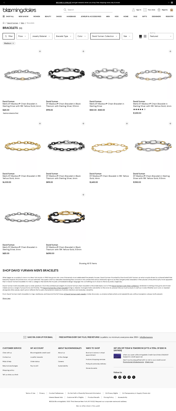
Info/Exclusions (146, 337)
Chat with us (7, 353)
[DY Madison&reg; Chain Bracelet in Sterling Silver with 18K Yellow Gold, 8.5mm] (153, 145)
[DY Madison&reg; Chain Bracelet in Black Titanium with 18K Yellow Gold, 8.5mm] (66, 217)
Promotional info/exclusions (133, 362)
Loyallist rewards (36, 357)
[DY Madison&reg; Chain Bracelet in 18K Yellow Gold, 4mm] (110, 145)
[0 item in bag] (171, 9)
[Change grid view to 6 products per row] (145, 36)
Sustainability (63, 366)
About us (61, 353)
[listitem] (88, 2)
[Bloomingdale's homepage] (4, 23)
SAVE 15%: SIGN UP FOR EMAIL (40, 337)
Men (22, 23)
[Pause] (171, 2)
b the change (63, 357)
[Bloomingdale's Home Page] (19, 10)
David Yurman (12, 23)
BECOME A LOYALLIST (64, 2)
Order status (35, 361)
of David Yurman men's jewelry (75, 294)
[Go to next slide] (168, 2)
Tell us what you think (10, 375)
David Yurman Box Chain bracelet (55, 288)
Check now (149, 362)
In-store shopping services (95, 359)
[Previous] (6, 73)
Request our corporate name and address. (111, 401)
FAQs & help (7, 361)
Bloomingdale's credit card (40, 353)
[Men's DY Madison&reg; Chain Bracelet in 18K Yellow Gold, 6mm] (23, 145)
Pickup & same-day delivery (96, 364)
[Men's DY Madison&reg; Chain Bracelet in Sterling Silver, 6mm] (23, 217)
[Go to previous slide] (4, 2)
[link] (23, 107)
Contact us (7, 357)
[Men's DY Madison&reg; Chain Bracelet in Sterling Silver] (110, 73)
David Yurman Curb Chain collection (125, 286)
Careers (61, 361)
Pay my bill (34, 366)
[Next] (40, 73)
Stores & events (91, 368)
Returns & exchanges (10, 366)
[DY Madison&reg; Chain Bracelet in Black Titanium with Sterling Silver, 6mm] (66, 145)
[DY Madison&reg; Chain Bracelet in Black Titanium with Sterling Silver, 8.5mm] (66, 73)
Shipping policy (8, 370)
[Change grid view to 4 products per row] (140, 36)
